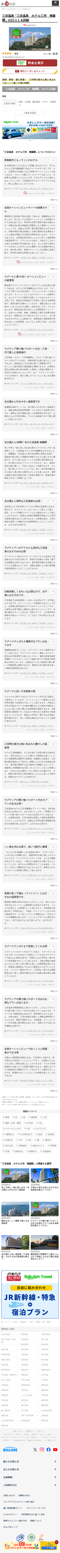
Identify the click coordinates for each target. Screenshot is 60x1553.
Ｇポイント (41, 1431)
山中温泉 (44, 1375)
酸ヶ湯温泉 (5, 1410)
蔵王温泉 (4, 1349)
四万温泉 (44, 1354)
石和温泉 (44, 1365)
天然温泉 (47, 1151)
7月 (20, 1140)
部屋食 (54, 1145)
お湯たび (34, 1434)
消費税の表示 (24, 1495)
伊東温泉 (24, 1370)
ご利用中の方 (10, 1485)
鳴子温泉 (44, 1339)
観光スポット (39, 1145)
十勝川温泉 (45, 1334)
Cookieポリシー (10, 1514)
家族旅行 (23, 1145)
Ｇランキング (8, 1434)
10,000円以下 (26, 1134)
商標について (36, 1520)
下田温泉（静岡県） (9, 1375)
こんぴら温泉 (26, 1395)
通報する (54, 200)
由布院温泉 (25, 1420)
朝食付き (19, 1151)
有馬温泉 (4, 1390)
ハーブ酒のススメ (49, 1440)
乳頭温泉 (24, 1339)
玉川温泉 (24, 1410)
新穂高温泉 (25, 1385)
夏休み (48, 1140)
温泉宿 (51, 1134)
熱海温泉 (44, 1420)
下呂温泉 (44, 1380)
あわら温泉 (5, 1380)
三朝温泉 (44, 1395)
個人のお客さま (11, 1461)
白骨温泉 (4, 1365)
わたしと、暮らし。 (47, 1434)
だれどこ (19, 1434)
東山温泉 (44, 1344)
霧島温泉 (44, 1405)
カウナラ (45, 1437)
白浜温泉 (24, 1390)
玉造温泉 (4, 1400)
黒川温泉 (24, 1405)
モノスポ (26, 1437)
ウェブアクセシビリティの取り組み (19, 1501)
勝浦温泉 (44, 1390)
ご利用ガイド (29, 1431)
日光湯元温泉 (46, 1410)
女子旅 (30, 1123)
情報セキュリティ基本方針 (15, 1520)
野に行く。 (35, 1437)
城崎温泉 (44, 1385)
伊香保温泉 (5, 1354)
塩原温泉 (24, 1360)
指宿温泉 (4, 1426)
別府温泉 (4, 1405)
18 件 (55, 53)
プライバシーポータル (36, 1508)
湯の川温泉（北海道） (8, 1340)
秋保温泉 (24, 1344)
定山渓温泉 (5, 1334)
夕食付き (9, 1140)
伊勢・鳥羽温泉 (27, 1415)
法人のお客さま (11, 1469)
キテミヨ (4, 1437)
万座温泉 (24, 1354)
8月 (29, 1140)
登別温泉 (24, 1334)
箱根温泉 (4, 1415)
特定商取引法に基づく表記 (33, 1514)
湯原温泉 (44, 1400)
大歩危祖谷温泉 (7, 1420)
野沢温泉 (44, 1360)
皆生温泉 (24, 1400)
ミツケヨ (53, 1437)
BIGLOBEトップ (10, 1527)
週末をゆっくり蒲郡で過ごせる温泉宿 (34, 782)
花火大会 (9, 1145)
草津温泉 (44, 1349)
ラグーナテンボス (13, 1128)
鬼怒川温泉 (5, 1360)
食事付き (33, 1151)
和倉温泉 (24, 1375)
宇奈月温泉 (25, 1380)
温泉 (40, 1134)
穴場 (7, 1151)
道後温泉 (4, 1395)
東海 (7, 1117)
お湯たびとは (17, 1431)
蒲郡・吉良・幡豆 (13, 1123)
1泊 (40, 1123)
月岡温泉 (24, 1365)
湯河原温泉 (5, 1370)
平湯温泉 (4, 1385)
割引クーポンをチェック (32, 71)
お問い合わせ (9, 1495)
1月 (28, 1128)
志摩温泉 (44, 1415)
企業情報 (7, 1477)
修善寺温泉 (45, 1370)
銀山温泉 (24, 1349)
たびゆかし (6, 1440)
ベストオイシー (15, 1437)
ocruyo (26, 1434)
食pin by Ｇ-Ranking (34, 1440)
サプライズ (41, 1128)
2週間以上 (9, 1134)
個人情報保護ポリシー (13, 1508)
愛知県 (34, 1117)
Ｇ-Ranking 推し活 (18, 1440)
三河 (45, 1117)
